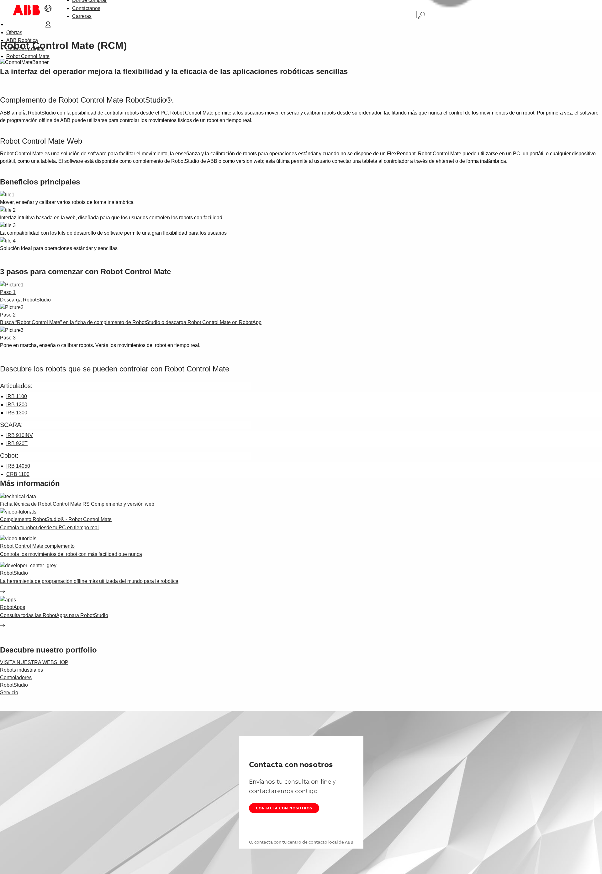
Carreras (82, 16)
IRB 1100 (16, 396)
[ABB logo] (26, 10)
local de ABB (340, 842)
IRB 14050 (18, 466)
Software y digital (25, 48)
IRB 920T (17, 443)
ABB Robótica (22, 40)
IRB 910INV (19, 435)
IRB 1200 (16, 404)
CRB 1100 (17, 474)
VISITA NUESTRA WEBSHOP (34, 662)
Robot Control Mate (28, 56)
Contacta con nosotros (284, 808)
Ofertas (14, 32)
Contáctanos (86, 8)
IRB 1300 (16, 412)
